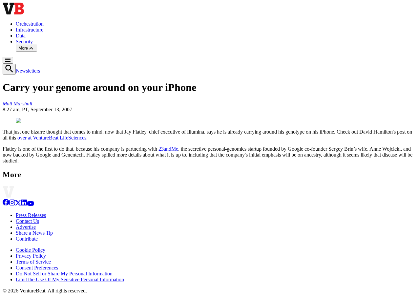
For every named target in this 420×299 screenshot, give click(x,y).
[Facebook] (6, 204)
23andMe (168, 149)
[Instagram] (12, 204)
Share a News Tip (34, 233)
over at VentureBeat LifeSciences (51, 137)
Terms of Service (33, 262)
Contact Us (27, 221)
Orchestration (30, 24)
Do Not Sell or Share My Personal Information (64, 273)
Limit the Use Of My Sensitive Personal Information (70, 279)
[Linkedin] (24, 204)
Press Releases (31, 215)
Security (24, 41)
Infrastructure (29, 29)
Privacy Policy (31, 256)
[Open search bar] (9, 69)
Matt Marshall (17, 103)
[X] (18, 204)
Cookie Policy (30, 250)
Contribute (27, 239)
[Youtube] (30, 204)
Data (21, 35)
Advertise (26, 227)
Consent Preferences (37, 267)
